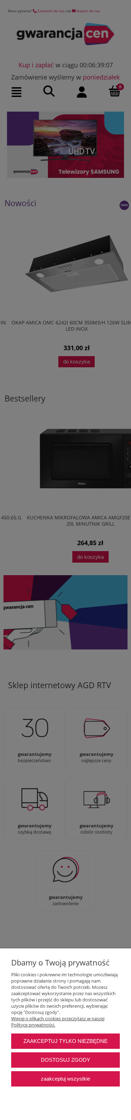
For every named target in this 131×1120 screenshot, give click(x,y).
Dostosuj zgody (65, 1060)
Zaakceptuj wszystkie (65, 1079)
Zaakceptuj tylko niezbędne (65, 1041)
